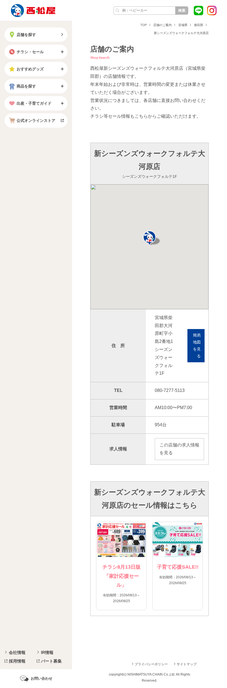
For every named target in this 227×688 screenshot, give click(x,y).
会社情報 (17, 652)
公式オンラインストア (36, 120)
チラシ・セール (30, 52)
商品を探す (26, 86)
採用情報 (17, 661)
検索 (181, 10)
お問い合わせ (41, 678)
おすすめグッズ (30, 69)
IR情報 (47, 652)
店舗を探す (26, 34)
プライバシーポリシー (151, 664)
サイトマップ (187, 664)
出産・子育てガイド (34, 103)
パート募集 (51, 661)
